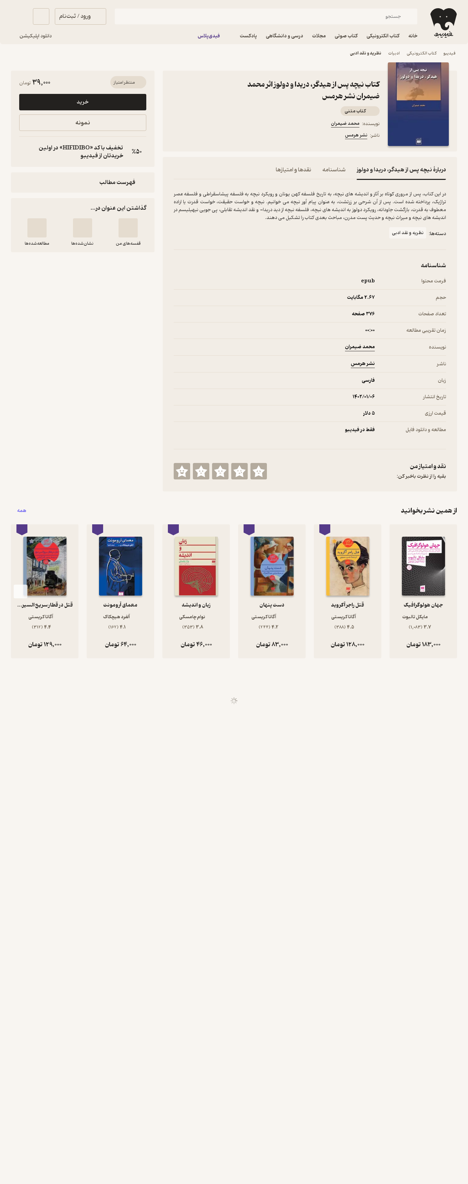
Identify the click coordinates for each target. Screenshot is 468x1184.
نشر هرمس (356, 135)
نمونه (82, 122)
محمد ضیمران (345, 123)
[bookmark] (194, 136)
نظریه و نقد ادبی (365, 53)
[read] (37, 227)
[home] (443, 23)
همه (21, 511)
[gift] (211, 136)
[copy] (26, 152)
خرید (82, 102)
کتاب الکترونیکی (421, 53)
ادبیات (394, 53)
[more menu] (178, 136)
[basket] (41, 16)
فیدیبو (449, 53)
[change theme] (19, 16)
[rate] (258, 471)
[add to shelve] (128, 227)
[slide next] (20, 591)
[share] (227, 136)
